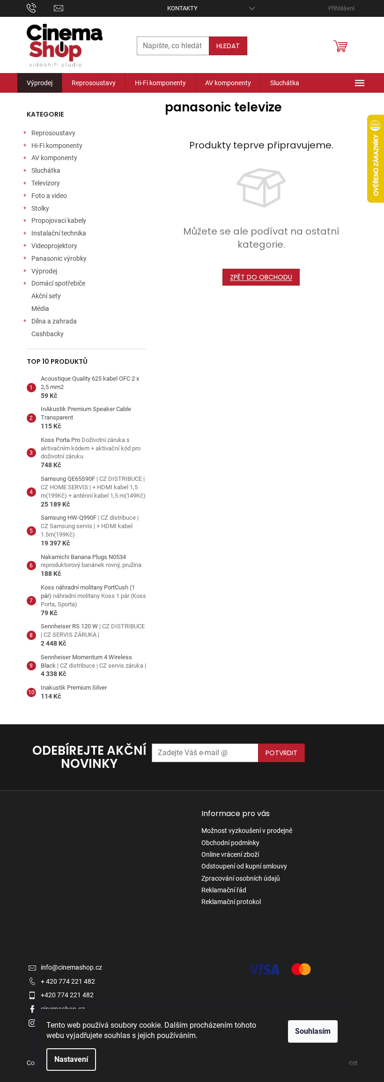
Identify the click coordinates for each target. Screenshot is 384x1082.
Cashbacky (47, 334)
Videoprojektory (54, 246)
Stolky (40, 208)
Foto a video (49, 195)
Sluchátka (45, 170)
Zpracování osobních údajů (240, 878)
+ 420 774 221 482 (68, 981)
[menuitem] (39, 83)
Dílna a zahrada (54, 321)
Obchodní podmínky (230, 842)
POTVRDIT (281, 753)
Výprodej (44, 271)
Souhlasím (313, 1031)
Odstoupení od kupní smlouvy (244, 866)
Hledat (228, 46)
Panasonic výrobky (59, 258)
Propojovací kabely (58, 220)
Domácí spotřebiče (58, 283)
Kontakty (182, 8)
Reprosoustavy (53, 133)
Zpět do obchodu (261, 277)
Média (40, 308)
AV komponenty (54, 158)
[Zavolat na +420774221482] (40, 7)
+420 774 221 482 (67, 995)
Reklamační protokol (231, 901)
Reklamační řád (223, 890)
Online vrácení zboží (230, 854)
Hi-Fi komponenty (56, 145)
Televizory (45, 183)
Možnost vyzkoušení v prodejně (246, 830)
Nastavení (71, 1059)
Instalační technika (58, 233)
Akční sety (46, 296)
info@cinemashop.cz (71, 967)
